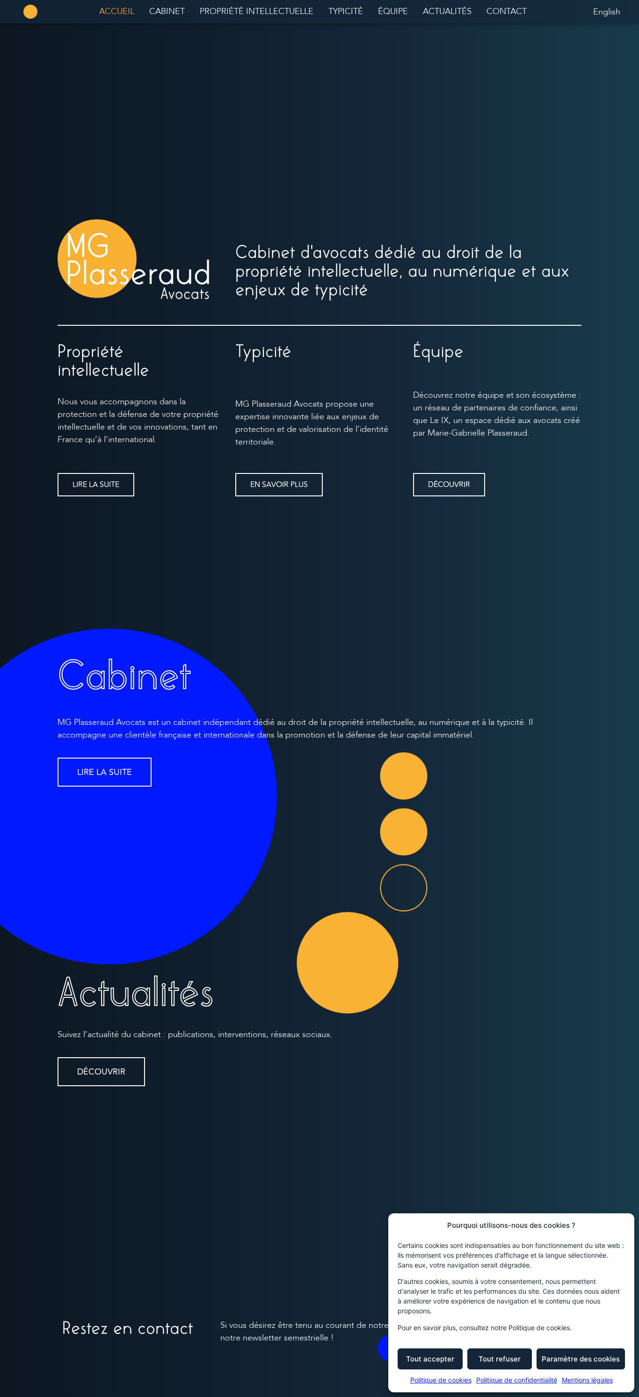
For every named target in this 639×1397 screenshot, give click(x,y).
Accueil (116, 11)
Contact (507, 11)
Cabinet (167, 11)
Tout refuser (500, 1358)
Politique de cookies (441, 1380)
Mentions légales (587, 1380)
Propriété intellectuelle (256, 11)
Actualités (447, 11)
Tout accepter (430, 1358)
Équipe (393, 11)
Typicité (345, 11)
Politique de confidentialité (516, 1380)
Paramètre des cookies (581, 1358)
